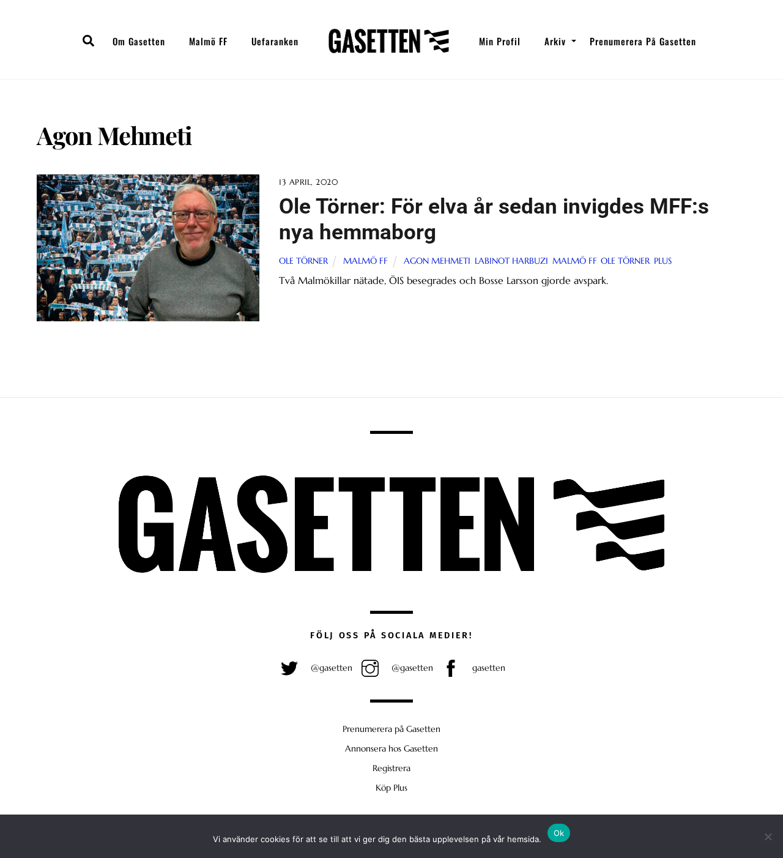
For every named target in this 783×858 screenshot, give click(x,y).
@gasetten (330, 667)
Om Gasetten (139, 41)
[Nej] (768, 836)
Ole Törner (303, 260)
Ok (559, 833)
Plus (663, 260)
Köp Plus (391, 787)
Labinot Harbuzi (511, 260)
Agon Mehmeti (437, 260)
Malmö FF (208, 41)
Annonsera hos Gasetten (391, 748)
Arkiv (555, 41)
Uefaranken (275, 41)
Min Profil (500, 41)
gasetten (487, 667)
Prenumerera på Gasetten (643, 41)
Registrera (391, 768)
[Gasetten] (389, 41)
